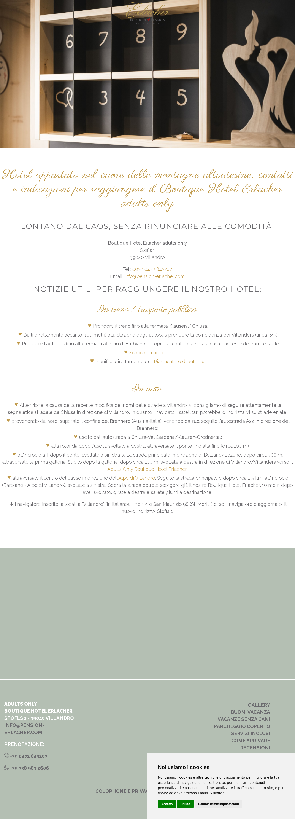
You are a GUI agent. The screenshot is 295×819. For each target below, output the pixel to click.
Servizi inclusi (250, 733)
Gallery (259, 705)
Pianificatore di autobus (180, 361)
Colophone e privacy (123, 791)
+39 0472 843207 (28, 756)
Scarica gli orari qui (150, 352)
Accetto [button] (167, 804)
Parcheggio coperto (242, 726)
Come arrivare (250, 740)
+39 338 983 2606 (29, 768)
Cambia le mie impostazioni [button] (218, 804)
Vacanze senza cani (244, 719)
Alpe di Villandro (136, 478)
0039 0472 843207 (152, 269)
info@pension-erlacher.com (155, 276)
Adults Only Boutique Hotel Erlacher (147, 469)
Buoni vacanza (250, 712)
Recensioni (255, 747)
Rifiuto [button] (185, 804)
